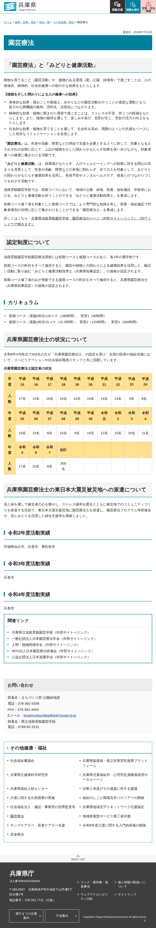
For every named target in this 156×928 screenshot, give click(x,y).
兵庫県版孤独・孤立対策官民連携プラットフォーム (115, 763)
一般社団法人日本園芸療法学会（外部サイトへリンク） (54, 639)
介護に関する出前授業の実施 (32, 798)
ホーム (8, 22)
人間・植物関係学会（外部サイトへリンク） (46, 645)
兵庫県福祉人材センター (29, 789)
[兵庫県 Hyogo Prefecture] (20, 6)
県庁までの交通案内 (26, 915)
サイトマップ (127, 894)
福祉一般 (44, 22)
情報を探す (133, 9)
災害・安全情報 (148, 10)
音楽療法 (17, 834)
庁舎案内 (62, 915)
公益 (15, 657)
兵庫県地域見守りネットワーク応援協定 (113, 807)
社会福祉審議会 (22, 761)
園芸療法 (17, 816)
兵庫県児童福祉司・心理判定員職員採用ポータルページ (115, 777)
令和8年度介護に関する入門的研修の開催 (114, 825)
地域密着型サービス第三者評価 (107, 816)
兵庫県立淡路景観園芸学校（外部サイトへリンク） (51, 632)
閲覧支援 (117, 9)
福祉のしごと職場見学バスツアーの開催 (113, 798)
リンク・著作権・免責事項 (94, 884)
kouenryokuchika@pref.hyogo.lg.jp (50, 715)
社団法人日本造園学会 (36, 657)
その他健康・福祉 (63, 22)
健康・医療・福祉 (25, 22)
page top (78, 859)
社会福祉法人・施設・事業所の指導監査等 (42, 807)
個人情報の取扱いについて (131, 884)
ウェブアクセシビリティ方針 (94, 896)
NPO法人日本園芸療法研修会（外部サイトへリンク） (53, 651)
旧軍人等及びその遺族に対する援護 (110, 789)
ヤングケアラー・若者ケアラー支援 (37, 825)
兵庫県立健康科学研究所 (29, 775)
